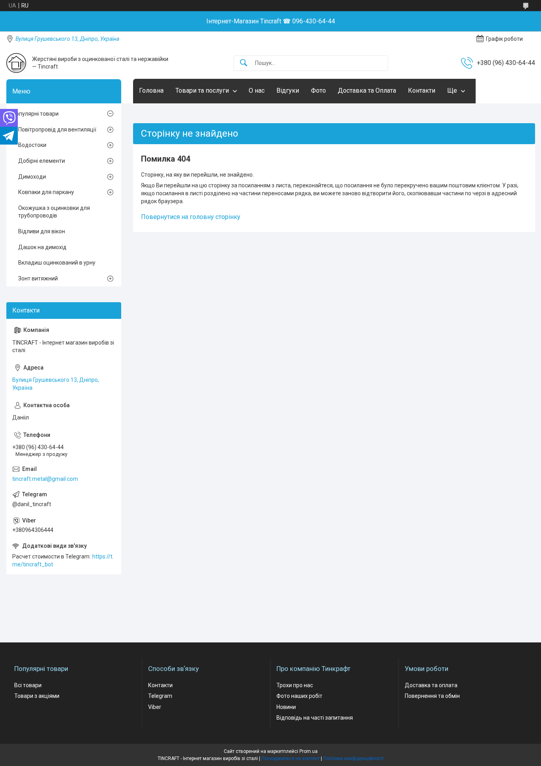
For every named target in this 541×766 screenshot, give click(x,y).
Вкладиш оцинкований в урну (56, 262)
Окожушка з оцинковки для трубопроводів (54, 212)
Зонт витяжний (38, 278)
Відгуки (287, 90)
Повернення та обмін (432, 696)
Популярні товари (35, 114)
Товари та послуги (202, 90)
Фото (318, 90)
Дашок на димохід (42, 247)
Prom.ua (308, 751)
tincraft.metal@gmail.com (45, 479)
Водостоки (32, 145)
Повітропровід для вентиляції (57, 129)
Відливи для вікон (41, 231)
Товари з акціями (36, 696)
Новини (286, 707)
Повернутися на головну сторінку (190, 217)
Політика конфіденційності (353, 758)
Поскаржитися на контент (290, 758)
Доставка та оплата (431, 685)
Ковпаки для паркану (46, 192)
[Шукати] (243, 63)
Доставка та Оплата (367, 90)
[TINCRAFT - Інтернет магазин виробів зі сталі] (16, 63)
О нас (257, 90)
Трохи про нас (294, 685)
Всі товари (28, 685)
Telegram (160, 696)
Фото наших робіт (299, 696)
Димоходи (32, 176)
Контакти (421, 90)
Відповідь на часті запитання (314, 718)
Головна (151, 90)
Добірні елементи (41, 161)
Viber (154, 707)
